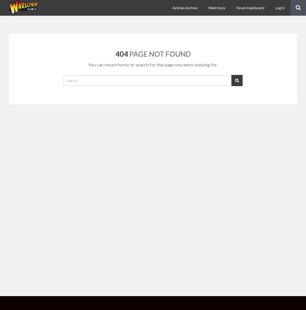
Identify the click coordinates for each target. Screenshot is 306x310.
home (123, 64)
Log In (280, 8)
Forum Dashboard (250, 8)
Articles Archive (185, 8)
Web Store (217, 8)
